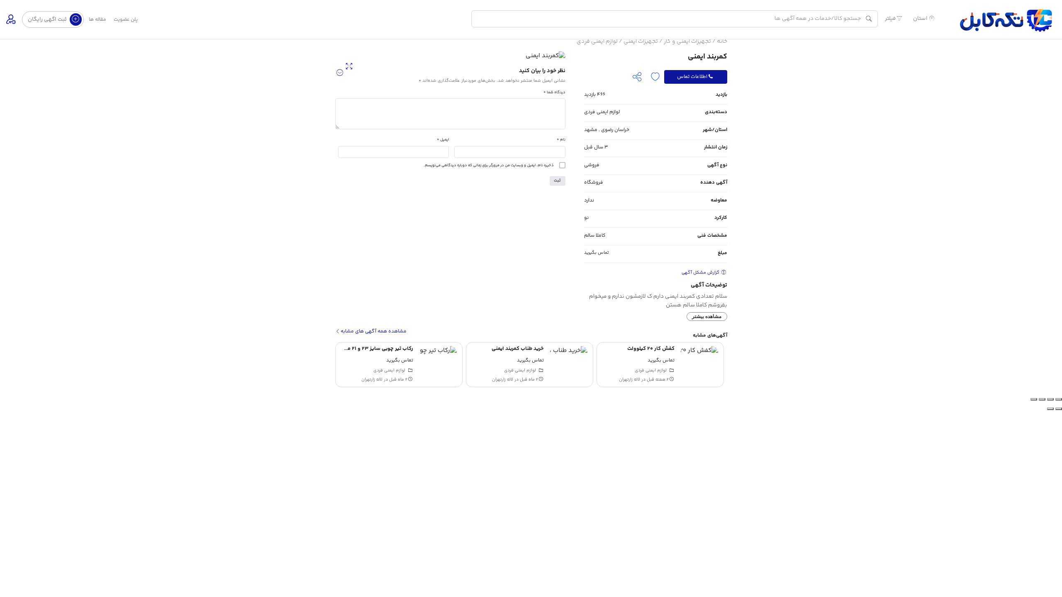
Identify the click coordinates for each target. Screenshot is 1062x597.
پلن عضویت (126, 20)
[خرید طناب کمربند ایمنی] (568, 364)
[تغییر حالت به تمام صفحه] (1050, 399)
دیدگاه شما (554, 92)
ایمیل (443, 139)
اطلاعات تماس (692, 77)
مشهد (590, 130)
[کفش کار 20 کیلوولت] (699, 364)
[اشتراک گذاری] (1042, 399)
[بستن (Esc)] (1033, 399)
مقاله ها (97, 20)
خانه (722, 41)
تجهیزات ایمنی (641, 41)
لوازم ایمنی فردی (597, 41)
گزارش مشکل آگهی (701, 272)
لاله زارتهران (629, 379)
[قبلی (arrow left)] (1058, 409)
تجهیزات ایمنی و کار (687, 41)
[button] (340, 73)
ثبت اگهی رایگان (48, 19)
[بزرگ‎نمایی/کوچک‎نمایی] (1058, 399)
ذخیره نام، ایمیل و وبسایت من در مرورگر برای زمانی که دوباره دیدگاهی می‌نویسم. (489, 165)
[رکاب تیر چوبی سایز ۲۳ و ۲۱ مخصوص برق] (438, 364)
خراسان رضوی (615, 130)
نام (561, 139)
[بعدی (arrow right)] (1050, 409)
